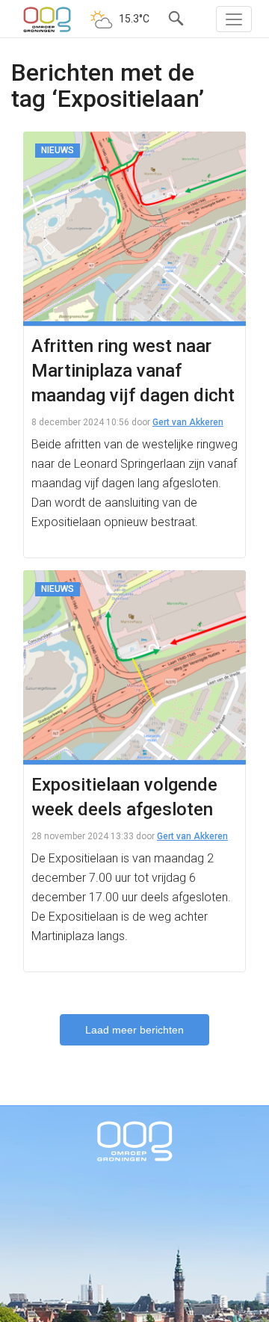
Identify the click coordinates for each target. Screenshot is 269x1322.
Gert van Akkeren (187, 422)
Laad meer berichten (134, 1030)
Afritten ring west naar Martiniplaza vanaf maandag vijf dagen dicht (133, 371)
